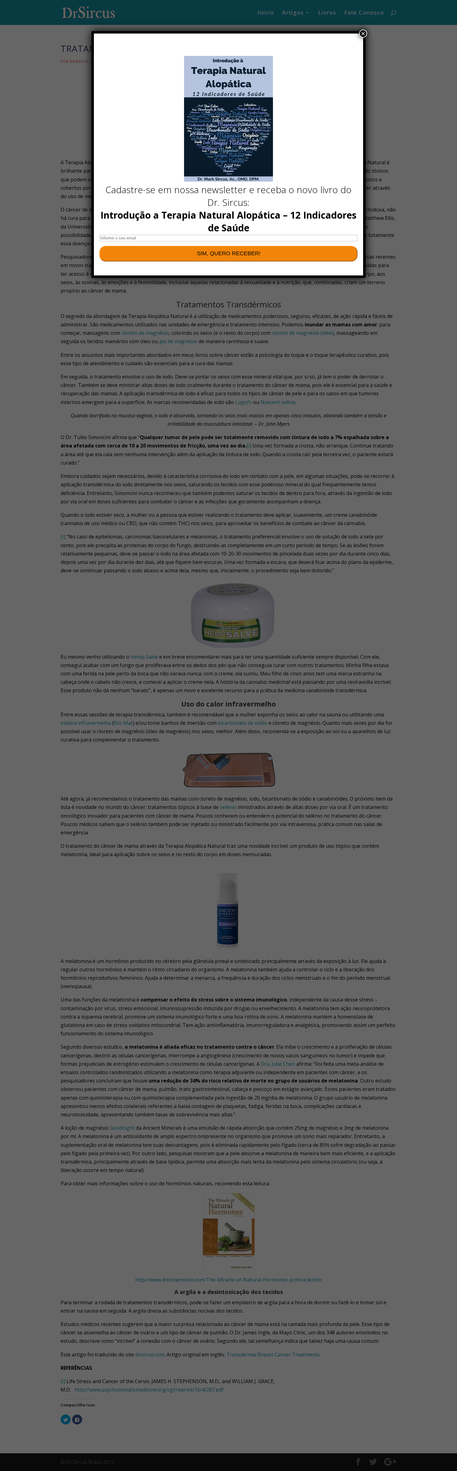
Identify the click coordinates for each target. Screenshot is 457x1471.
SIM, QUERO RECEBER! (229, 253)
